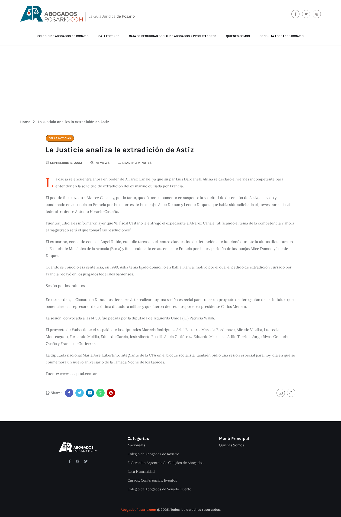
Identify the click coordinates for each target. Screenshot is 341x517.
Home (26, 122)
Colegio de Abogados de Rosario (63, 36)
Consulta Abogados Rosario (282, 36)
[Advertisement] (170, 79)
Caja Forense (108, 36)
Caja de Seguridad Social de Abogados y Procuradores (172, 36)
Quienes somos (238, 36)
